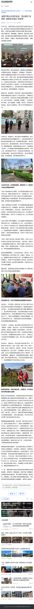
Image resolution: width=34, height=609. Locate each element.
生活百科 (19, 22)
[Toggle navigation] (31, 2)
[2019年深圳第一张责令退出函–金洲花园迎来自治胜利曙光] (6, 526)
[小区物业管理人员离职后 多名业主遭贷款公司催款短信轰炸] (6, 580)
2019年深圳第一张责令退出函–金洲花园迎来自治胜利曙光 (22, 525)
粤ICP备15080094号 (25, 606)
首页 (2, 6)
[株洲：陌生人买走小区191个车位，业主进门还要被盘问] (17, 540)
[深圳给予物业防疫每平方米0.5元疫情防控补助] (17, 554)
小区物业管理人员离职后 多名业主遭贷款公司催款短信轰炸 (22, 579)
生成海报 (6, 499)
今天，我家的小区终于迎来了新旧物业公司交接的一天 (16, 563)
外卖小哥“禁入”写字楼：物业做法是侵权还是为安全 (16, 588)
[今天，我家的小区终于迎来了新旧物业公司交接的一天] (17, 569)
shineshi (3, 22)
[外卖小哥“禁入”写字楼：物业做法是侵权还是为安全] (17, 594)
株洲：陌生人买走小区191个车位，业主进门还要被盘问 (16, 534)
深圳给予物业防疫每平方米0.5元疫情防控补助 (15, 549)
